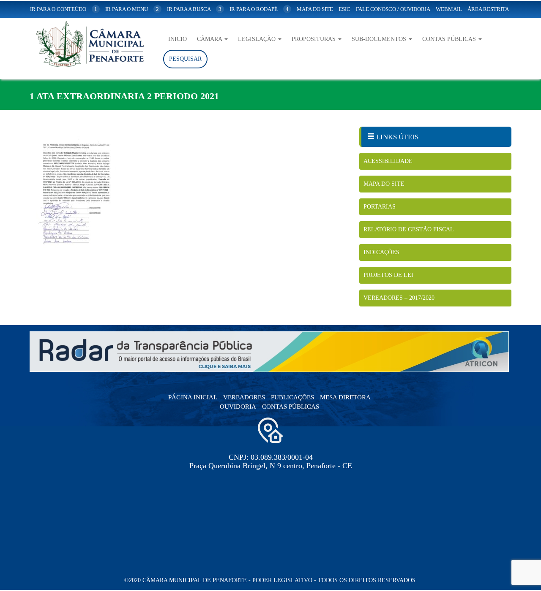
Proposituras (314, 39)
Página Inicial (192, 397)
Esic (344, 9)
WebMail (449, 9)
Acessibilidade (388, 161)
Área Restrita (488, 9)
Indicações (381, 252)
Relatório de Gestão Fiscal (408, 229)
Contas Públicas (450, 39)
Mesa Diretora (345, 397)
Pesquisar (185, 59)
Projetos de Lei (388, 275)
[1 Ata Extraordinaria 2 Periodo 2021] (188, 196)
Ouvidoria (238, 406)
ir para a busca (194, 9)
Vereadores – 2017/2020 (398, 298)
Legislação (257, 39)
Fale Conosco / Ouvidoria (393, 9)
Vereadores (244, 397)
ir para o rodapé (259, 9)
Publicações (292, 397)
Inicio (177, 39)
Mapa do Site (383, 184)
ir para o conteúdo (63, 9)
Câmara (210, 39)
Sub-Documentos (380, 39)
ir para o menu (132, 9)
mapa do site (315, 9)
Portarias (379, 206)
